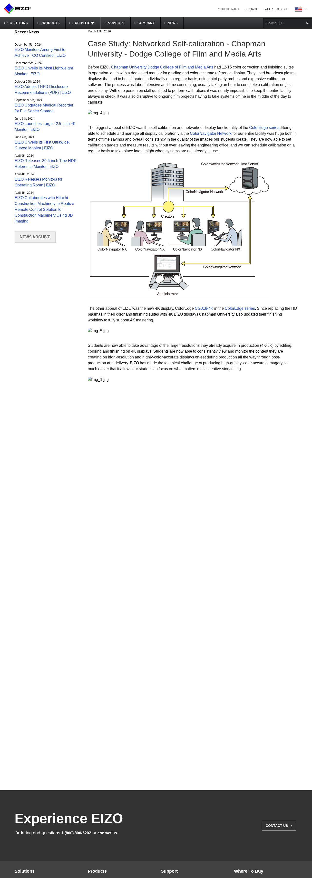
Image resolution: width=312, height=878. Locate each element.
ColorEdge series (264, 127)
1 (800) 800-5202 (76, 833)
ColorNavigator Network (211, 133)
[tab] (275, 9)
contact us (107, 833)
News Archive (35, 237)
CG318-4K (204, 308)
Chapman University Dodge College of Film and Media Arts (162, 67)
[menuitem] (228, 9)
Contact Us (279, 825)
